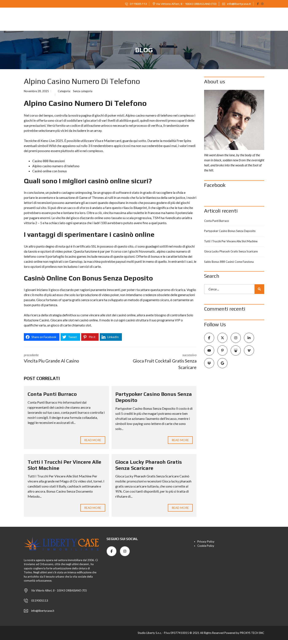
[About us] (234, 120)
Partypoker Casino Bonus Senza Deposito (230, 231)
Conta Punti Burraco (52, 394)
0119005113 (138, 3)
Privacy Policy (205, 541)
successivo (164, 361)
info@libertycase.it (238, 3)
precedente (51, 358)
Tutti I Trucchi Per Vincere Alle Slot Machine (230, 241)
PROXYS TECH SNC (252, 633)
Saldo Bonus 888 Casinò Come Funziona (229, 261)
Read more (92, 440)
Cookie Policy (205, 545)
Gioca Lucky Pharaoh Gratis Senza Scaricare (148, 465)
